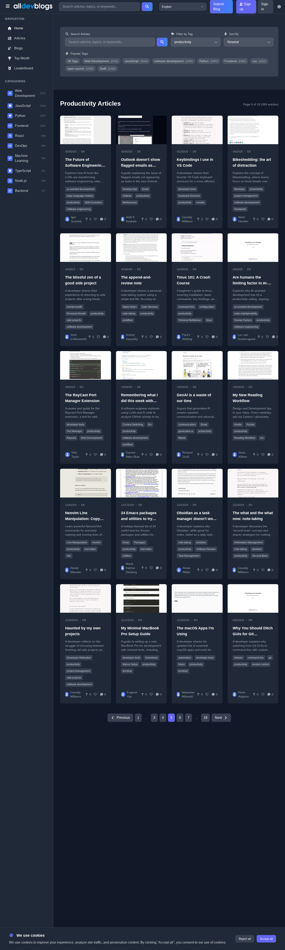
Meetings (239, 189)
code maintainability (245, 313)
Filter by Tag (184, 34)
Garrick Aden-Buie (133, 454)
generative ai (185, 431)
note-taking (129, 313)
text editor (90, 549)
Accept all (266, 938)
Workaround (130, 202)
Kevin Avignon (243, 694)
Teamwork (240, 209)
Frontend (235, 61)
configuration (206, 306)
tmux (209, 320)
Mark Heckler (243, 219)
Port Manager (74, 431)
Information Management (248, 542)
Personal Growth (76, 313)
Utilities (127, 555)
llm (149, 424)
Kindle (238, 424)
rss (262, 437)
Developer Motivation (79, 657)
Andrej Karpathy (132, 337)
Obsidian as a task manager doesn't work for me (196, 519)
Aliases (238, 657)
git (270, 657)
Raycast (71, 437)
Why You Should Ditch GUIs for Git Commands (253, 634)
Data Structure (150, 306)
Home (18, 28)
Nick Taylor (75, 454)
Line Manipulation (77, 542)
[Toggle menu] (7, 6)
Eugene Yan (132, 694)
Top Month (22, 58)
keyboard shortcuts (189, 195)
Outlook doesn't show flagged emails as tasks (140, 165)
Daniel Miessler (75, 570)
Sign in (264, 6)
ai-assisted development (81, 189)
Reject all (245, 938)
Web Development (101, 61)
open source (80, 68)
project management (246, 195)
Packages (139, 542)
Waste (181, 437)
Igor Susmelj (76, 219)
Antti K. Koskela (131, 219)
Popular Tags (79, 53)
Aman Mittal (186, 570)
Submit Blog (218, 6)
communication (187, 424)
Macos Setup (130, 664)
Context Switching (133, 424)
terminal (127, 671)
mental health (74, 306)
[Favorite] (95, 219)
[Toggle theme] (279, 6)
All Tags (73, 61)
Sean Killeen (242, 454)
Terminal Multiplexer (189, 320)
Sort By (234, 34)
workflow (128, 320)
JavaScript (136, 61)
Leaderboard (23, 68)
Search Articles (80, 34)
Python (208, 61)
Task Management (188, 555)
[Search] (147, 6)
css (259, 61)
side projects (74, 320)
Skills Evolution (93, 202)
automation (184, 657)
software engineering (79, 209)
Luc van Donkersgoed (246, 337)
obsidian (201, 542)
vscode (200, 202)
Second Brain (260, 555)
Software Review (206, 549)
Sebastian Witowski (188, 694)
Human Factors (243, 320)
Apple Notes (130, 306)
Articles (19, 38)
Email (145, 189)
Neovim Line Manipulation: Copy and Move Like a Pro (83, 519)
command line (186, 306)
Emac (126, 542)
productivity (73, 202)
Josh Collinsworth (79, 337)
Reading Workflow (244, 437)
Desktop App (130, 189)
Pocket (250, 424)
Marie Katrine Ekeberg (131, 568)
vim (69, 555)
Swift (107, 68)
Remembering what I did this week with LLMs (139, 401)
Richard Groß (187, 454)
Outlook (127, 195)
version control (260, 664)
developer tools (187, 189)
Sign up (245, 6)
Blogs (18, 48)
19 (205, 717)
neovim (96, 542)
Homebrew (151, 657)
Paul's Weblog (187, 337)
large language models (80, 195)
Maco (181, 664)
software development (173, 61)
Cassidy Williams (187, 219)
